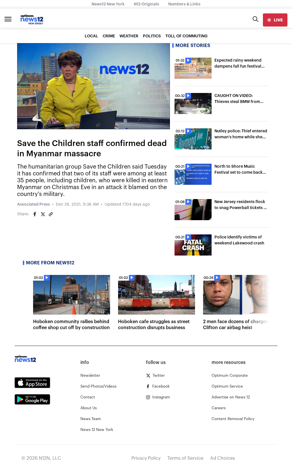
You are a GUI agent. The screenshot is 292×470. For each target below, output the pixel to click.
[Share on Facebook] (35, 214)
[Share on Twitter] (42, 214)
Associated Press (33, 204)
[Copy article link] (50, 214)
